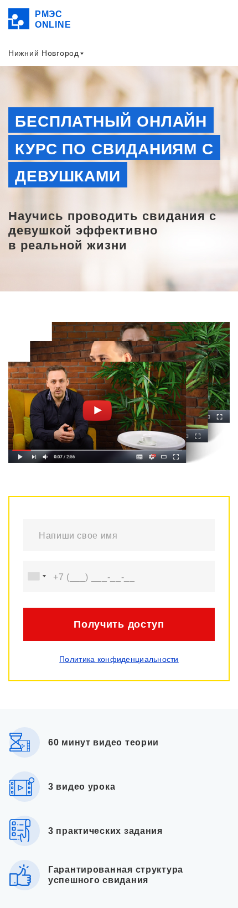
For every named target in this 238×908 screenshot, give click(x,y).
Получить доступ (119, 624)
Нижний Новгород (43, 53)
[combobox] (36, 576)
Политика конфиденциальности (119, 659)
